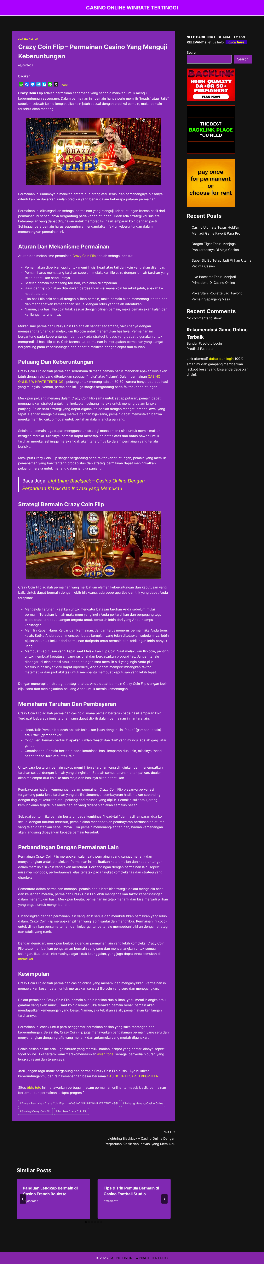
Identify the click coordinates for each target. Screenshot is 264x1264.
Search (192, 52)
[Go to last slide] (23, 1199)
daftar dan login (221, 359)
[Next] (164, 1199)
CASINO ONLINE (28, 39)
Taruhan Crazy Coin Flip (71, 1111)
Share (64, 85)
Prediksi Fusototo (200, 349)
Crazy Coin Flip (84, 256)
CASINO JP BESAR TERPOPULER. (133, 1076)
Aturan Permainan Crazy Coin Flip (42, 1103)
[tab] (86, 1222)
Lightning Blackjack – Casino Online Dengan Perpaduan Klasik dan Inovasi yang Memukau (140, 1138)
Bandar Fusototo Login (204, 343)
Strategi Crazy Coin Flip (35, 1111)
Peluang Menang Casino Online (143, 1103)
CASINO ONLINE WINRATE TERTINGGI (93, 1103)
